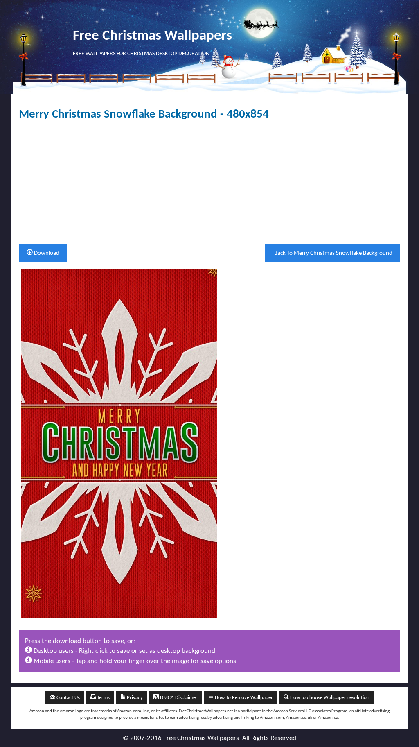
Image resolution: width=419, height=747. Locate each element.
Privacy (134, 697)
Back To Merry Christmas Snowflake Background (332, 253)
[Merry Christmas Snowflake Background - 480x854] (119, 443)
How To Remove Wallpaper (243, 697)
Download (46, 253)
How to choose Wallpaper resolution (329, 697)
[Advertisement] (209, 182)
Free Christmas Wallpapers (152, 36)
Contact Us (67, 697)
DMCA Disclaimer (178, 697)
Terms (103, 697)
